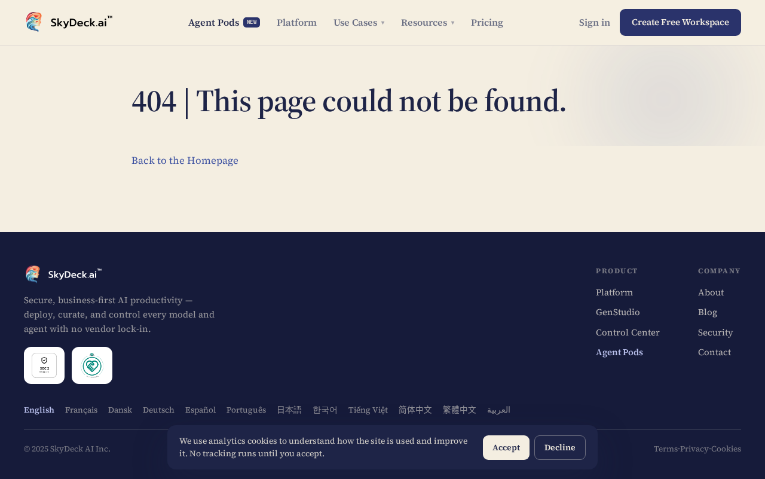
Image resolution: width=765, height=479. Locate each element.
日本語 (289, 410)
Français (81, 410)
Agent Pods (222, 22)
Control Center (628, 332)
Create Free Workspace (680, 22)
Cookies (726, 448)
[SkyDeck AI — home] (68, 22)
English (39, 410)
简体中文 (415, 410)
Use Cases (358, 22)
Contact (714, 352)
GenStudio (618, 312)
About (711, 292)
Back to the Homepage (184, 160)
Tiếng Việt (368, 410)
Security (715, 332)
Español (200, 410)
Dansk (120, 410)
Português (246, 410)
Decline (560, 447)
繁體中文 (459, 410)
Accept (506, 447)
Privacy (694, 448)
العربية (498, 410)
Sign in (594, 22)
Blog (707, 312)
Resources (427, 22)
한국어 (325, 410)
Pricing (487, 22)
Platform (297, 22)
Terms (666, 448)
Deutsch (159, 410)
